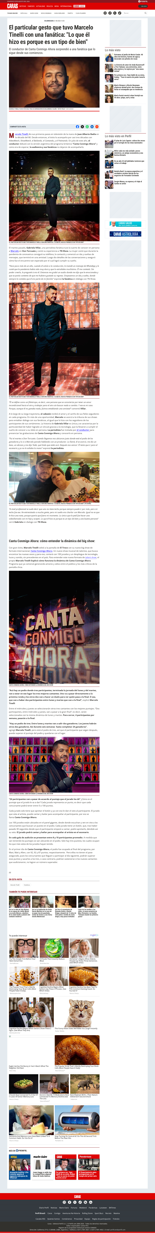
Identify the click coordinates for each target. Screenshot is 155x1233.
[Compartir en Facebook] (77, 126)
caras (66, 1157)
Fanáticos (27, 885)
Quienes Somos (53, 1219)
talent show (90, 557)
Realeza (50, 6)
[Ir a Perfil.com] (143, 2)
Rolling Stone (87, 1213)
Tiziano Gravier (12, 13)
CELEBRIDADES (49, 21)
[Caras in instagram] (105, 13)
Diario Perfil (44, 1208)
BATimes (112, 1208)
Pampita (70, 13)
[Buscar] (145, 13)
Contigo (57, 1213)
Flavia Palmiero (81, 13)
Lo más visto (113, 50)
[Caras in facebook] (110, 13)
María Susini (34, 13)
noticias (19, 1157)
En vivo (144, 6)
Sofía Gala (23, 13)
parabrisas (89, 1157)
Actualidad (40, 6)
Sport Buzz (99, 1213)
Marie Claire (64, 1208)
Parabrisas (93, 1208)
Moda (57, 6)
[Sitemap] (90, 1202)
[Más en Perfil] (21, 1150)
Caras (50, 1213)
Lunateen (103, 1208)
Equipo (87, 1219)
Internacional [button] (66, 6)
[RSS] (85, 1202)
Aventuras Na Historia (71, 1213)
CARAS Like (79, 5)
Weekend (83, 1208)
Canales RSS (40, 1219)
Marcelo (15, 251)
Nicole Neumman (46, 13)
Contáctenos (67, 1219)
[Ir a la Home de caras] (12, 8)
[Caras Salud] (125, 226)
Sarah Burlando (59, 13)
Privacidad (78, 1219)
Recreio (108, 1213)
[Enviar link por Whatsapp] (87, 126)
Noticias (23, 6)
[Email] (96, 126)
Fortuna (74, 1208)
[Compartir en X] (82, 126)
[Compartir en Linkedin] (92, 126)
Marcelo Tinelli (14, 885)
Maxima (117, 1213)
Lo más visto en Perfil (118, 136)
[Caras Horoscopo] (125, 236)
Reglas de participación (101, 1219)
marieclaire (42, 1157)
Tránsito (116, 1219)
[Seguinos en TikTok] (119, 13)
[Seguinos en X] (114, 13)
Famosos (31, 6)
